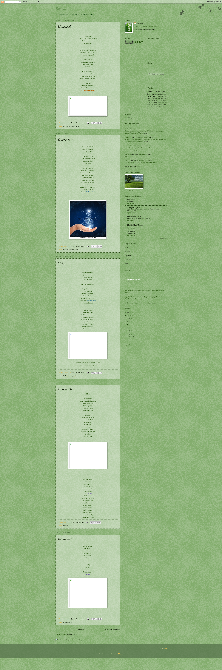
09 (130, 334)
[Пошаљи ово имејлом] (92, 123)
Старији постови (112, 629)
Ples (162, 104)
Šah (148, 109)
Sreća (162, 98)
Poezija (65, 126)
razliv (152, 137)
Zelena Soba (131, 231)
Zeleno (155, 102)
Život (77, 249)
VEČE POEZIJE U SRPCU (135, 226)
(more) (146, 133)
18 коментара (80, 246)
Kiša (159, 98)
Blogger (120, 654)
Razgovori (71, 249)
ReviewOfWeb (135, 166)
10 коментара (80, 619)
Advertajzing (160, 102)
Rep (156, 106)
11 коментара (80, 372)
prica (149, 154)
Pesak (164, 100)
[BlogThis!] (94, 123)
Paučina (161, 100)
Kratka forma (156, 94)
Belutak (127, 252)
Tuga (165, 98)
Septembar (160, 106)
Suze (156, 98)
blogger (133, 129)
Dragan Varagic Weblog (134, 217)
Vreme (77, 126)
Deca (157, 100)
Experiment (131, 200)
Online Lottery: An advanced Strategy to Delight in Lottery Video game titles (143, 210)
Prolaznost (71, 126)
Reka (152, 106)
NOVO (149, 98)
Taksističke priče (131, 233)
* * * (126, 264)
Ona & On (65, 389)
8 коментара (80, 522)
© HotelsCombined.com (134, 281)
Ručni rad (65, 538)
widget (165, 648)
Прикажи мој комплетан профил (144, 29)
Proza (158, 91)
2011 (128, 312)
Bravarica (139, 24)
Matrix (155, 104)
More (159, 104)
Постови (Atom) (72, 634)
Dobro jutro (66, 139)
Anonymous (135, 146)
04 (130, 328)
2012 (128, 315)
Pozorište (149, 102)
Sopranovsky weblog (133, 207)
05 (130, 331)
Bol (165, 96)
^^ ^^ (126, 248)
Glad (165, 102)
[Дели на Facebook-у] (98, 123)
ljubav (147, 129)
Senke (152, 98)
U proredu (65, 26)
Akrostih (153, 100)
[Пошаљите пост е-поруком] (87, 123)
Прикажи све (163, 238)
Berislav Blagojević (133, 224)
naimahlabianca (136, 137)
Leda (152, 104)
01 (130, 318)
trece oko (150, 146)
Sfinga (62, 262)
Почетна (80, 629)
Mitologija (71, 376)
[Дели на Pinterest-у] (101, 123)
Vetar (148, 100)
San (154, 96)
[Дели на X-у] (96, 123)
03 (130, 324)
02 (130, 321)
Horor (148, 104)
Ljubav (65, 376)
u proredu (149, 160)
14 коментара (80, 123)
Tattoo (164, 106)
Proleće (65, 622)
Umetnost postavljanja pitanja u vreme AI (138, 218)
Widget (127, 166)
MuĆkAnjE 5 (131, 201)
